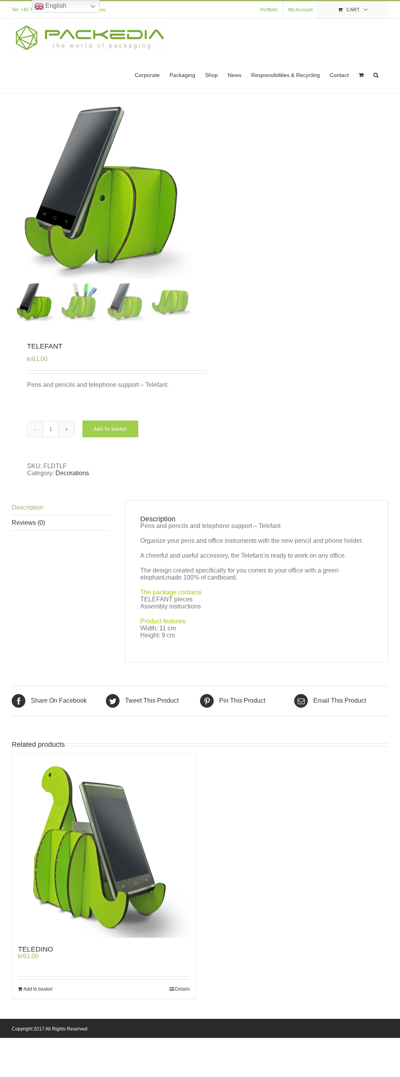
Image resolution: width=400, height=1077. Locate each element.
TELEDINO (35, 949)
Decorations (72, 473)
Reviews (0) (28, 522)
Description (27, 507)
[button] (376, 74)
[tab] (61, 507)
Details (182, 989)
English (55, 5)
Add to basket (110, 428)
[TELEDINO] (104, 846)
